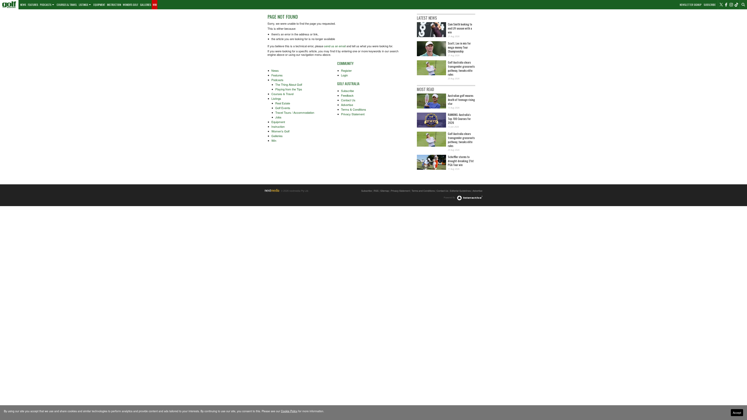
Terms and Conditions (423, 190)
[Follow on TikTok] (736, 4)
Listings (83, 5)
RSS (376, 190)
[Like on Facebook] (726, 4)
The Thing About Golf (288, 84)
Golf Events (282, 108)
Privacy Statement (353, 114)
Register (346, 70)
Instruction (114, 5)
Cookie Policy (289, 411)
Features (33, 5)
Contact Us (348, 100)
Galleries (145, 5)
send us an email (335, 46)
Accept (737, 413)
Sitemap (384, 190)
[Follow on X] (721, 4)
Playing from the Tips (288, 89)
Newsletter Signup (690, 5)
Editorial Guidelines (460, 190)
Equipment (99, 5)
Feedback (347, 95)
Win (155, 5)
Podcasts (45, 5)
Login (344, 75)
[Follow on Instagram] (731, 4)
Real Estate (282, 103)
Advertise (347, 105)
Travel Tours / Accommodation (294, 112)
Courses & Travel (67, 5)
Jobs (278, 117)
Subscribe (710, 5)
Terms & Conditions (353, 109)
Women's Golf (130, 5)
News (23, 5)
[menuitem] (9, 4)
